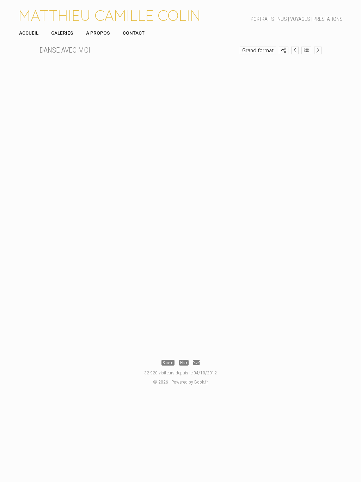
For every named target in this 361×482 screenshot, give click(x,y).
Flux (183, 362)
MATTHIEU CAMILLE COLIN (109, 15)
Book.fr (201, 382)
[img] (283, 50)
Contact (134, 33)
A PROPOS (98, 33)
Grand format (258, 50)
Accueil (28, 33)
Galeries (62, 33)
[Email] (196, 363)
